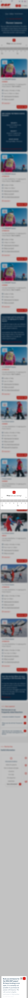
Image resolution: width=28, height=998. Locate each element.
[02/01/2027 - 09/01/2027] (20, 500)
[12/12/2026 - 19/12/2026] (8, 500)
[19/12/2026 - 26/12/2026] (12, 500)
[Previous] (2, 497)
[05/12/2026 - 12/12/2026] (4, 500)
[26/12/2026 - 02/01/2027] (16, 500)
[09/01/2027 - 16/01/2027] (23, 500)
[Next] (26, 497)
